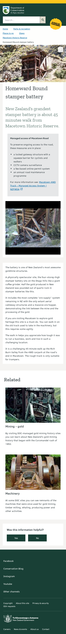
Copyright (8, 603)
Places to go (8, 33)
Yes (16, 538)
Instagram (9, 576)
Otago (22, 33)
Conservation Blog (13, 568)
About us (34, 629)
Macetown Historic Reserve (15, 37)
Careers (6, 629)
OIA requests (9, 606)
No (37, 538)
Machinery (12, 493)
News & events (20, 629)
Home (5, 28)
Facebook (8, 560)
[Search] (43, 19)
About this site (22, 603)
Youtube (7, 583)
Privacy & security (40, 603)
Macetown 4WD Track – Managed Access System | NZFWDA (33, 185)
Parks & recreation (21, 28)
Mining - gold (14, 426)
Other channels (11, 591)
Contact (45, 629)
